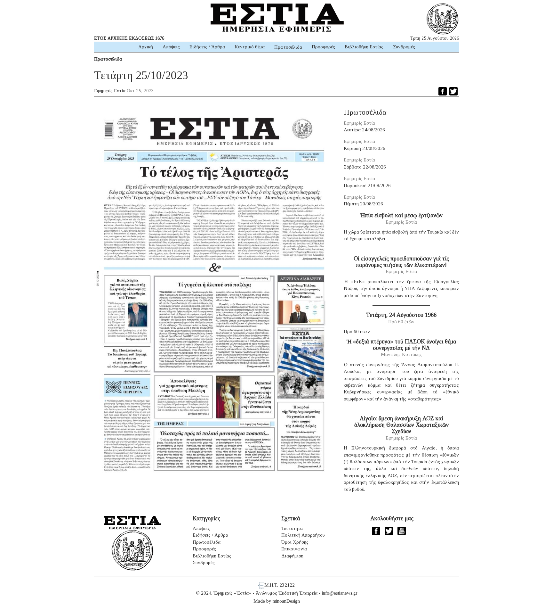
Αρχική (145, 46)
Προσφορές (323, 46)
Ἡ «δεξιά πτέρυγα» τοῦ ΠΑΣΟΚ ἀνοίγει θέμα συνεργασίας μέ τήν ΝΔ (401, 344)
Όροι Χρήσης (295, 542)
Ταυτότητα (292, 528)
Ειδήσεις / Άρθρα (207, 46)
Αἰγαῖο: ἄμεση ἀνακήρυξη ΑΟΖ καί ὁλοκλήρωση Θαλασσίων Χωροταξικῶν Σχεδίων (401, 424)
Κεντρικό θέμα (250, 46)
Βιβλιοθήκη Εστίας (364, 46)
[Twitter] (453, 91)
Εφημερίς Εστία (109, 90)
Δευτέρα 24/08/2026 (364, 129)
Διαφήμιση (292, 555)
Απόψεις (171, 46)
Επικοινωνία (294, 548)
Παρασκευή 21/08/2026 (367, 185)
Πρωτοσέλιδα (288, 47)
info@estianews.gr (339, 593)
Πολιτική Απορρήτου (303, 535)
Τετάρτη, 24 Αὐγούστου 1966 (401, 315)
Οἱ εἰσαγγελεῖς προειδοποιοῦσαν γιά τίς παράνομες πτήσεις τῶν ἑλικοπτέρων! (401, 261)
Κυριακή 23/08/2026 (364, 148)
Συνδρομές (404, 46)
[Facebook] (442, 91)
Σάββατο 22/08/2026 (365, 166)
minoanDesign (286, 601)
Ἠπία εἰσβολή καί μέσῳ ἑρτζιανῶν (401, 215)
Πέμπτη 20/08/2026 (363, 203)
